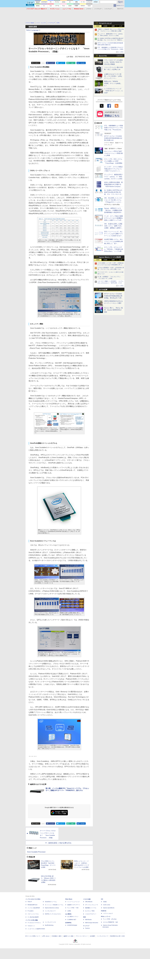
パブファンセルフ (108, 913)
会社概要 (92, 936)
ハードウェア (97, 9)
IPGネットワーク (105, 916)
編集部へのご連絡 (68, 936)
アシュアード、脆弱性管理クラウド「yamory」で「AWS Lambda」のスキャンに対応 (113, 176)
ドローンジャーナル (33, 914)
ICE (102, 899)
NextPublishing (49, 925)
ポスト (37, 63)
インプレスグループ (102, 936)
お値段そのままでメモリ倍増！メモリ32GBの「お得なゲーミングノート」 (113, 76)
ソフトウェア (108, 9)
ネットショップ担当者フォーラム (54, 904)
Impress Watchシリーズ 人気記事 (110, 257)
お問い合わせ (45, 936)
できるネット (31, 925)
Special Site (103, 56)
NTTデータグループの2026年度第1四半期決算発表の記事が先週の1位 (113, 138)
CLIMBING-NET (71, 919)
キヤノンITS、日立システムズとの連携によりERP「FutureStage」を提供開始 (113, 161)
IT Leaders (30, 911)
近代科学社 (68, 922)
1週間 (113, 26)
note (72, 63)
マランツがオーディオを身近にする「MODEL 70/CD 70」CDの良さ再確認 (113, 62)
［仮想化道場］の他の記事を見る (59, 843)
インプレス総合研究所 (34, 908)
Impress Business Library (52, 908)
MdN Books (88, 919)
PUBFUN (103, 911)
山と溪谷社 (68, 914)
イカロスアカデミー (90, 914)
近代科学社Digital (72, 925)
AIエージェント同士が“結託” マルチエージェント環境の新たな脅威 (114, 153)
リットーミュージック (73, 901)
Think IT (30, 901)
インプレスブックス (50, 922)
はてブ (62, 63)
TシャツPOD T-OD (72, 908)
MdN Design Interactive (91, 922)
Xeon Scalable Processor (36, 852)
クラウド (88, 9)
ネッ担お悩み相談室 (33, 917)
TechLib (87, 928)
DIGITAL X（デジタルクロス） (53, 914)
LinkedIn (82, 63)
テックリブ (86, 925)
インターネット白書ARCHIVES (36, 929)
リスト (43, 63)
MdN (84, 917)
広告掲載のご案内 (56, 936)
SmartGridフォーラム (51, 901)
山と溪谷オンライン (72, 916)
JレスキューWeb (89, 911)
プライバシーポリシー (82, 936)
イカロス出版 (87, 899)
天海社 (105, 901)
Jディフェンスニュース (91, 904)
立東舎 (69, 911)
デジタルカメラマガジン (34, 922)
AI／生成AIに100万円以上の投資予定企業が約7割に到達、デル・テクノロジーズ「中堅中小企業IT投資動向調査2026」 (110, 40)
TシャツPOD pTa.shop (109, 919)
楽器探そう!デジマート (73, 904)
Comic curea (106, 904)
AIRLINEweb (88, 901)
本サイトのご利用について (32, 936)
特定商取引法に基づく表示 (117, 936)
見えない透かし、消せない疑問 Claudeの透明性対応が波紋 (113, 310)
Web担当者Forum (32, 904)
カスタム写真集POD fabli (110, 922)
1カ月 (120, 26)
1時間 (97, 26)
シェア (52, 63)
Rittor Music (68, 899)
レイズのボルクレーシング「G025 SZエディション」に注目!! (113, 91)
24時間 (105, 26)
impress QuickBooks (108, 908)
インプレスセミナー (50, 911)
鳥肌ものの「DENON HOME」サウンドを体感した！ (112, 83)
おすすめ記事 (103, 289)
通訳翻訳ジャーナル (90, 908)
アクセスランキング (105, 23)
